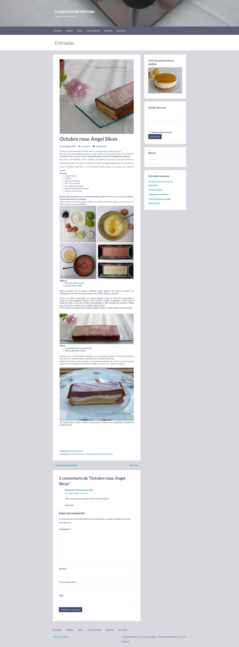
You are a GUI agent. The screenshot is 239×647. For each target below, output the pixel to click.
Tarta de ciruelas (155, 190)
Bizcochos (121, 30)
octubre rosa (84, 454)
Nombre (63, 568)
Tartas (79, 30)
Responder (69, 505)
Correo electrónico (68, 582)
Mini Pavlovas (154, 203)
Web (61, 595)
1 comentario (101, 146)
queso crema (99, 454)
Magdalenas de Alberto (158, 194)
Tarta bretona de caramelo (159, 199)
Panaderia (108, 30)
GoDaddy (125, 642)
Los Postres (85, 146)
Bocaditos (57, 30)
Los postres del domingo (75, 11)
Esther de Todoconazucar (77, 490)
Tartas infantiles (93, 30)
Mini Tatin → (134, 465)
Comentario (65, 529)
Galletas (69, 30)
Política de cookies (60, 637)
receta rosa (108, 454)
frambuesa (75, 454)
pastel (91, 454)
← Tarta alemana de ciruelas (65, 465)
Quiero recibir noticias (161, 132)
